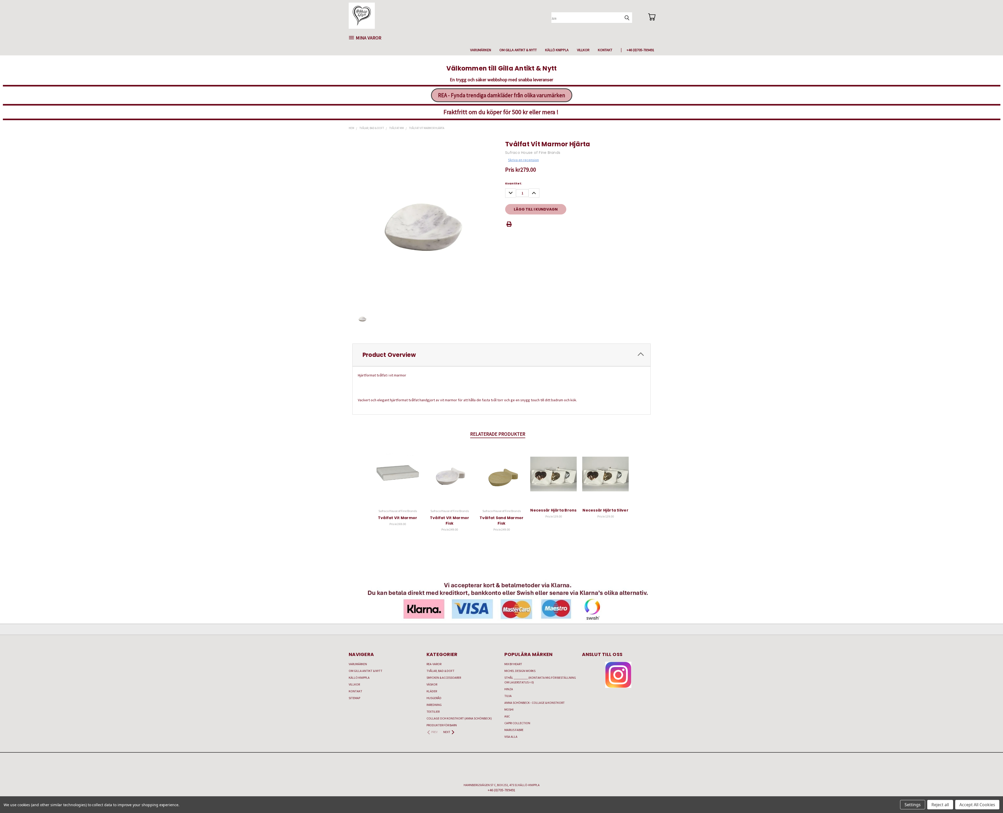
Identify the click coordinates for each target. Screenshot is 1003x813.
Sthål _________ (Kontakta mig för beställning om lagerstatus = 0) (540, 680)
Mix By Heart (513, 664)
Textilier (433, 711)
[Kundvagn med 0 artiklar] (652, 17)
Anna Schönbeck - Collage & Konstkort (534, 703)
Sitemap (354, 698)
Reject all (940, 805)
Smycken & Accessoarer (444, 678)
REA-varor (434, 664)
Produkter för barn (442, 725)
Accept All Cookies (977, 805)
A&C (507, 716)
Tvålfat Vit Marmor (397, 517)
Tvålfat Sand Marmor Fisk (502, 520)
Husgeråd (434, 698)
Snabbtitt (397, 468)
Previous (989, 796)
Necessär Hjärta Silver (605, 510)
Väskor (432, 684)
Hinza (508, 689)
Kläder (432, 691)
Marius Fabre (513, 730)
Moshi (509, 709)
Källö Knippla (557, 50)
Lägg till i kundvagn (397, 478)
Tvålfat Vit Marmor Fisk (449, 520)
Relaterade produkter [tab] (497, 434)
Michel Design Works (519, 671)
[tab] (501, 355)
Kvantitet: (513, 183)
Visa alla (510, 737)
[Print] (509, 224)
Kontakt (605, 50)
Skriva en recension (523, 160)
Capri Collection (517, 723)
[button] (618, 675)
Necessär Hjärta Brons (553, 510)
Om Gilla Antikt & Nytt (518, 50)
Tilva (508, 696)
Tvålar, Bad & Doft (440, 671)
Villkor (583, 50)
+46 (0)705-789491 (640, 50)
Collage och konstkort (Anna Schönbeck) (459, 718)
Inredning (434, 705)
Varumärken (480, 50)
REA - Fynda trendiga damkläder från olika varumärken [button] (501, 95)
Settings (913, 805)
